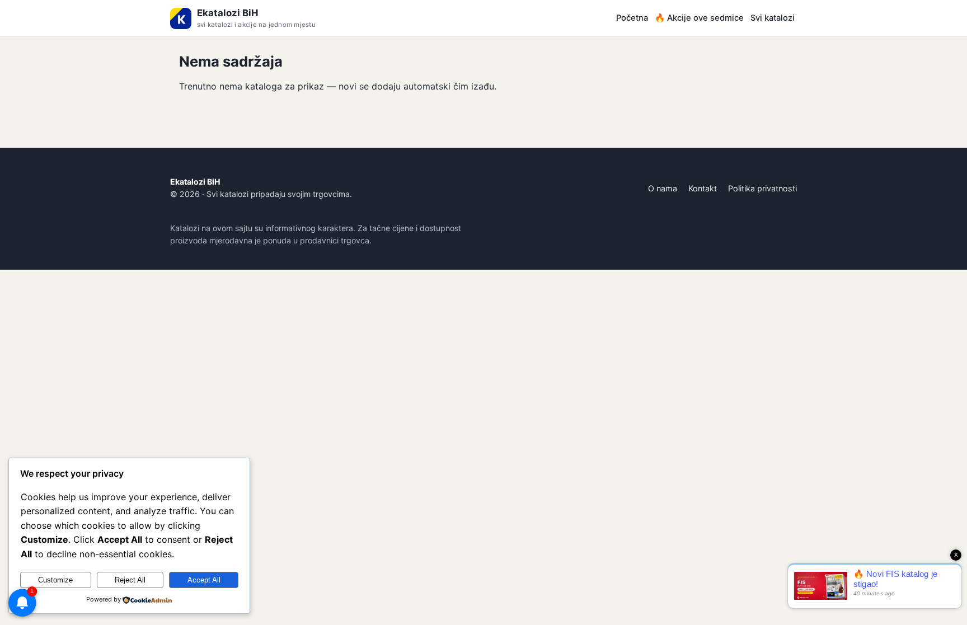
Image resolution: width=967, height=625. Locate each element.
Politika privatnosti (762, 188)
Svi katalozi (772, 18)
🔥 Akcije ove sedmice (699, 18)
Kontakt (702, 188)
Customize (55, 580)
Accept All (203, 580)
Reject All (130, 580)
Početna (632, 18)
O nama (662, 188)
